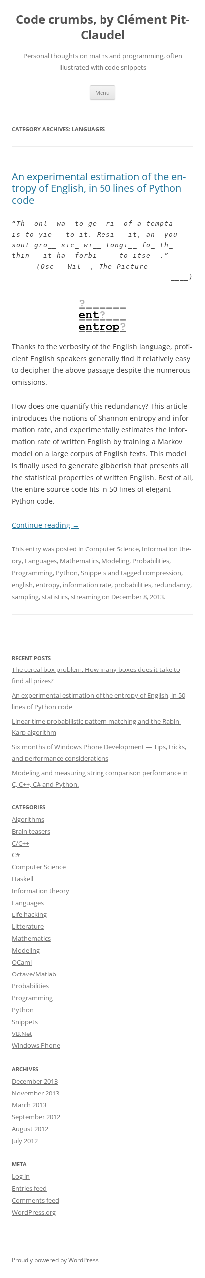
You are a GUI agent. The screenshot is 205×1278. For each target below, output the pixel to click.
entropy (48, 584)
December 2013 (35, 1081)
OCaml (22, 962)
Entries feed (29, 1188)
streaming (86, 596)
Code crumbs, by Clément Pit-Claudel (103, 27)
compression (162, 572)
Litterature (28, 926)
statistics (55, 596)
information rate (87, 584)
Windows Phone (36, 1045)
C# (16, 855)
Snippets (93, 572)
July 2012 (25, 1140)
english (22, 584)
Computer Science (112, 549)
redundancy (172, 584)
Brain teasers (31, 831)
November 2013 (35, 1093)
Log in (21, 1176)
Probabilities (150, 560)
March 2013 (29, 1104)
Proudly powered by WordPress (55, 1260)
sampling (25, 596)
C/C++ (20, 843)
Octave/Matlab (34, 974)
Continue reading (45, 525)
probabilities (132, 584)
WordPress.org (34, 1212)
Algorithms (28, 819)
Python (67, 572)
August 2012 (30, 1128)
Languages (41, 560)
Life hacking (29, 914)
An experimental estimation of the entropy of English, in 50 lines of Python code (99, 188)
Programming (32, 572)
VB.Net (22, 1033)
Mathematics (79, 560)
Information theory (40, 890)
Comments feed (35, 1200)
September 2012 (36, 1116)
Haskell (22, 878)
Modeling (115, 560)
